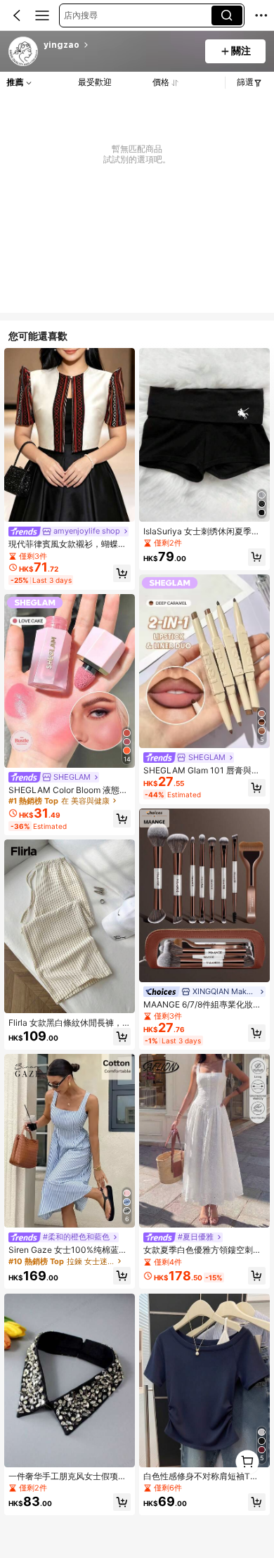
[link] (24, 52)
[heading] (120, 45)
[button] (17, 15)
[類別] (42, 15)
